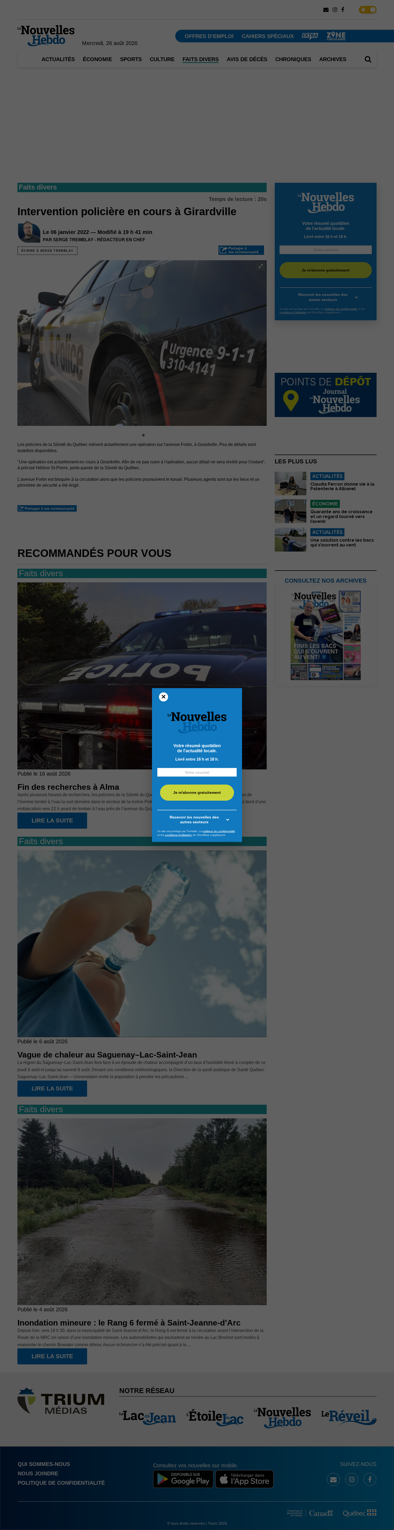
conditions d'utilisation (178, 834)
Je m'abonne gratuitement (197, 792)
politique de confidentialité (219, 831)
